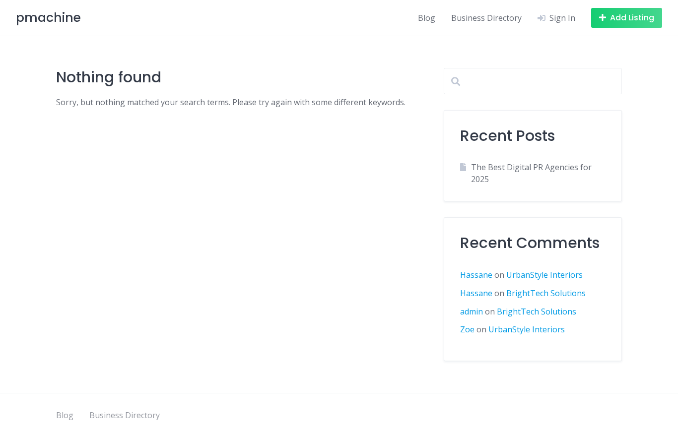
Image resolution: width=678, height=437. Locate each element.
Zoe (467, 329)
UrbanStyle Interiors (544, 274)
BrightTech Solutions (546, 293)
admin (471, 311)
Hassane (476, 274)
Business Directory (486, 17)
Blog (426, 17)
